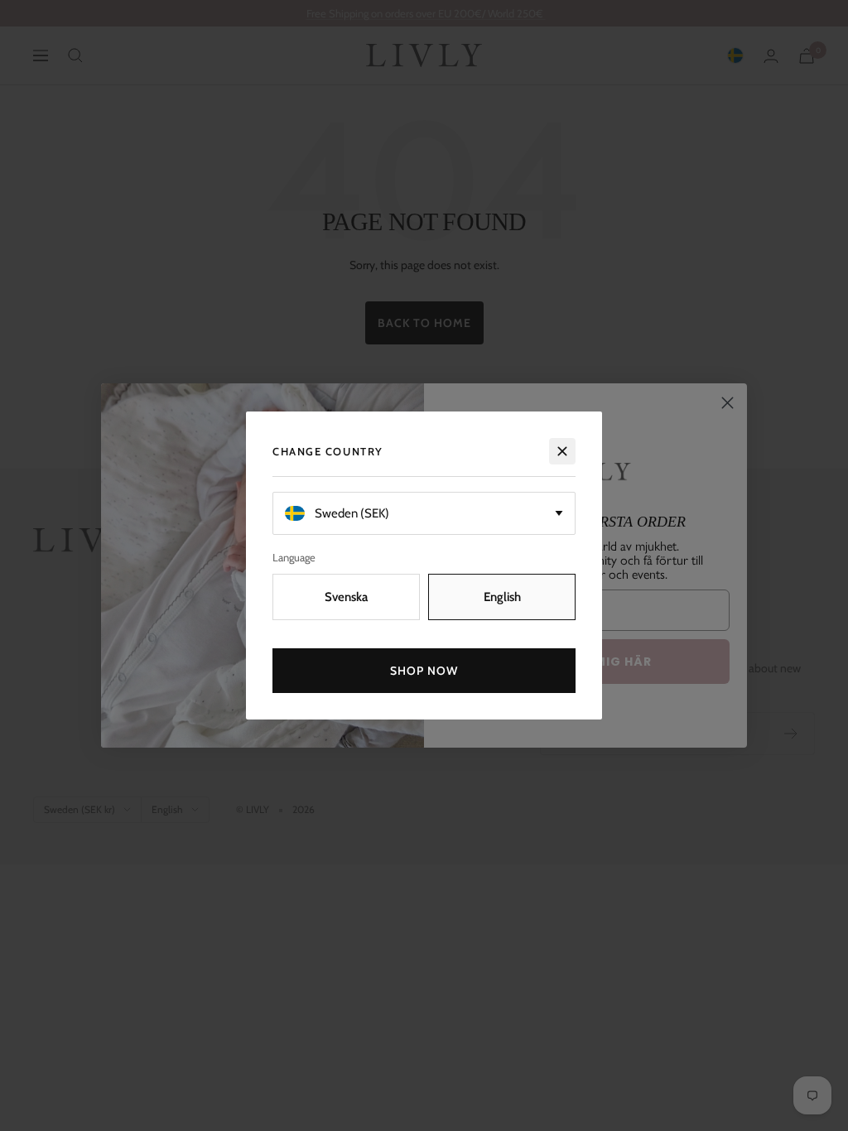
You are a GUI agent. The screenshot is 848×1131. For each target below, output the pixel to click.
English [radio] (502, 597)
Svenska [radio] (346, 597)
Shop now (424, 670)
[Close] (562, 451)
